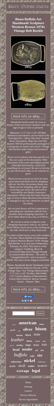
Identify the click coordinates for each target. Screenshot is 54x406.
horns (29, 341)
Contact (28, 391)
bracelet (19, 335)
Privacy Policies (28, 395)
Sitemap (28, 386)
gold (12, 345)
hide (44, 344)
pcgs (19, 331)
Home (28, 382)
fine (42, 350)
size (40, 355)
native (31, 366)
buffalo (20, 354)
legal (36, 370)
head (16, 349)
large (28, 345)
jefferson (42, 362)
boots (36, 345)
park (12, 330)
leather (17, 339)
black (28, 335)
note (37, 334)
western (42, 365)
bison (40, 328)
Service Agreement (28, 399)
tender (27, 349)
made (12, 365)
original (37, 341)
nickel (29, 360)
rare (44, 341)
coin (32, 356)
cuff (36, 350)
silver (28, 329)
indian (41, 324)
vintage (22, 371)
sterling (19, 345)
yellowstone (16, 362)
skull (21, 365)
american (28, 322)
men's (14, 324)
